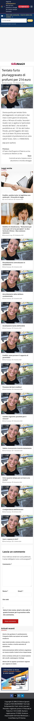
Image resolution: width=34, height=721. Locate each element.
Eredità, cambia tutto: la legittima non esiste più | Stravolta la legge (17, 196)
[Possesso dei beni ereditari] (17, 374)
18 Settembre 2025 (19, 235)
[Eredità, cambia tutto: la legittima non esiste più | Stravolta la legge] (17, 182)
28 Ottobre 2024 (17, 512)
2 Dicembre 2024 (17, 359)
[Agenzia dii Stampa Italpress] (14, 679)
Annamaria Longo (8, 235)
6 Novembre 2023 (19, 83)
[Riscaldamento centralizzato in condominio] (17, 249)
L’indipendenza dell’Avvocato (13, 509)
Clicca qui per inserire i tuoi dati (8, 24)
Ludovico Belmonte (8, 199)
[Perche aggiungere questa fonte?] (31, 6)
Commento (7, 564)
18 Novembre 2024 (18, 421)
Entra (30, 20)
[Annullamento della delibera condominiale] (17, 281)
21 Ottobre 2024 (17, 541)
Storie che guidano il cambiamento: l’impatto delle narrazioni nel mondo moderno (15, 636)
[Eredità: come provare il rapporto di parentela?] (17, 342)
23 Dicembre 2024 (18, 267)
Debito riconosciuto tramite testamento (17, 448)
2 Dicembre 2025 (19, 199)
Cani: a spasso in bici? (10, 539)
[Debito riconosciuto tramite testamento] (17, 435)
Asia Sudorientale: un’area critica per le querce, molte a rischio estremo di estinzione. (16, 644)
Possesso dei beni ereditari (12, 387)
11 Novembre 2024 (18, 450)
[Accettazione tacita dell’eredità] (17, 312)
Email (20, 591)
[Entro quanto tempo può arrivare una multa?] (17, 464)
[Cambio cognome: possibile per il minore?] (17, 403)
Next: (20, 158)
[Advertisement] (17, 44)
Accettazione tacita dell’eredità (14, 326)
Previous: (16, 151)
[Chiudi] (4, 7)
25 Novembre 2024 (18, 389)
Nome (5, 591)
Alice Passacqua (8, 83)
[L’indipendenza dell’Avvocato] (17, 496)
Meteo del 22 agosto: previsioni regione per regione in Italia (16, 663)
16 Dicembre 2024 (18, 298)
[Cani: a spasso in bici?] (17, 526)
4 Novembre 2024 (18, 482)
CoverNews (12, 718)
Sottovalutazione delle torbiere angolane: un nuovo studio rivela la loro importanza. (17, 651)
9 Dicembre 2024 (17, 328)
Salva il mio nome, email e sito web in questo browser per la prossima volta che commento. (16, 612)
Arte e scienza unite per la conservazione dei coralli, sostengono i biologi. (17, 657)
